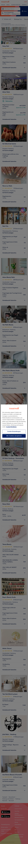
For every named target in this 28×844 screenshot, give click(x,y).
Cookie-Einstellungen (14, 431)
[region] (14, 422)
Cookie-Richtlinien (11, 427)
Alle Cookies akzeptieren (14, 435)
